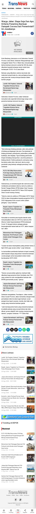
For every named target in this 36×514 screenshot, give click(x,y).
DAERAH (18, 8)
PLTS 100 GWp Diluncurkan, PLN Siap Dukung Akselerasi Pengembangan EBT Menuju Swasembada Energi (12, 174)
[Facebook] (15, 499)
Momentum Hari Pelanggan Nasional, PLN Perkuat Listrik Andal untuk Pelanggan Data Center (13, 236)
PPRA (21, 495)
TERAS (4, 8)
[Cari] (33, 4)
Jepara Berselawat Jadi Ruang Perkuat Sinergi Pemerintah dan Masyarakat (13, 286)
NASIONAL (11, 8)
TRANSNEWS (4, 15)
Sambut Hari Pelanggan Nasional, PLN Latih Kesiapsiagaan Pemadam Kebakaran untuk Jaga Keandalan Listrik (13, 478)
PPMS (13, 495)
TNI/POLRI (26, 8)
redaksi (9, 32)
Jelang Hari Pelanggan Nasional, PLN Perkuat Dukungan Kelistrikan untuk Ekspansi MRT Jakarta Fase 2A (11, 468)
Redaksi (8, 495)
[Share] (32, 33)
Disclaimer (26, 495)
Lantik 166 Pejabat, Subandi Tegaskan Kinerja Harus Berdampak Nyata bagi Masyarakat (12, 87)
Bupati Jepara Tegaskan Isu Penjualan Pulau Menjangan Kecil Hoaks (12, 209)
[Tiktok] (20, 499)
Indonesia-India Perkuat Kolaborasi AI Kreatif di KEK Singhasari (12, 456)
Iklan (17, 495)
